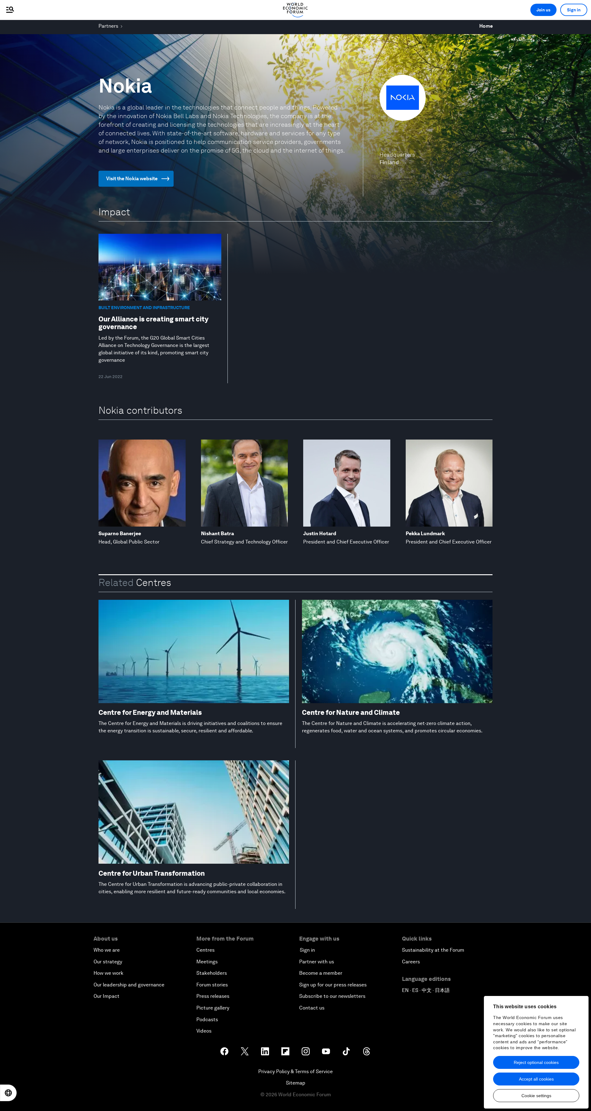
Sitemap (295, 1083)
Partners (108, 26)
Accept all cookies (536, 1079)
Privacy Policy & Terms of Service (295, 1071)
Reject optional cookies (536, 1062)
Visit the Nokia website (132, 178)
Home (486, 26)
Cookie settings (536, 1095)
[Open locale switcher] (8, 1093)
